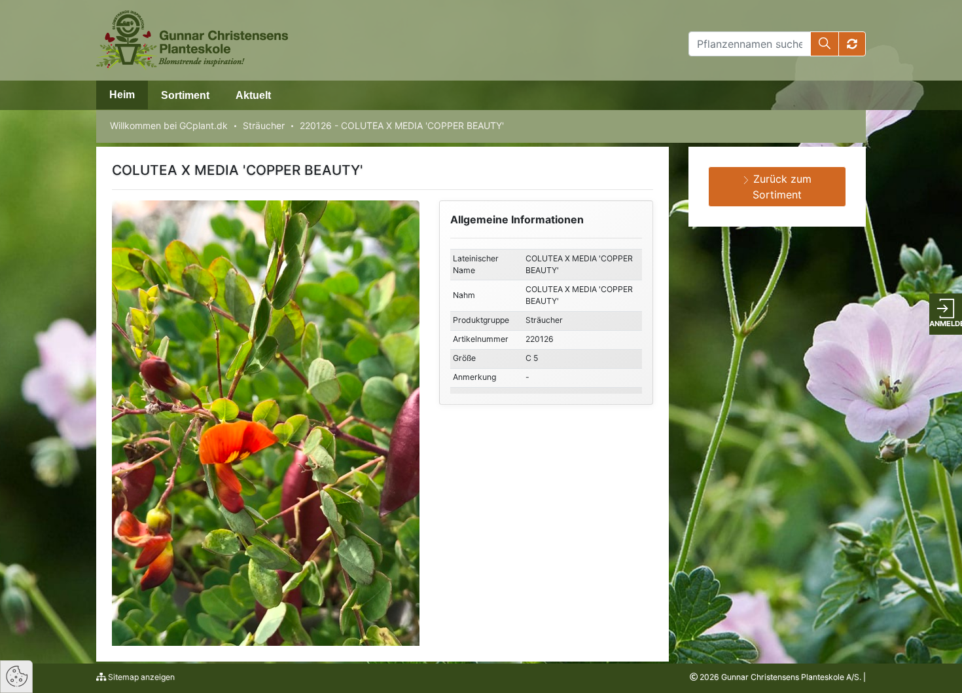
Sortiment (185, 95)
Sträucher (264, 125)
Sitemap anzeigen (140, 677)
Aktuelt (253, 95)
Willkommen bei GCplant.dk (169, 125)
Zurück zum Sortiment (780, 186)
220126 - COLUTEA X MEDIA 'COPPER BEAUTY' (402, 125)
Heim (122, 94)
